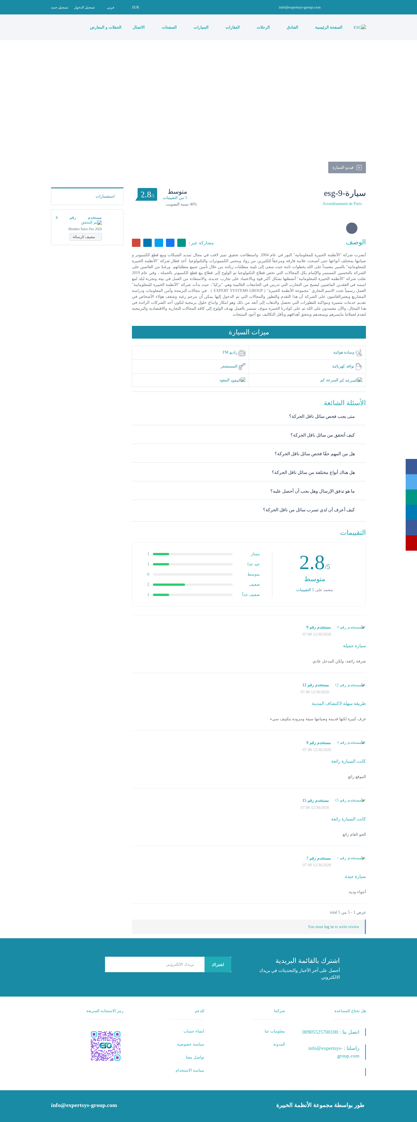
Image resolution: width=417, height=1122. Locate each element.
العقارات (232, 27)
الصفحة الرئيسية (328, 27)
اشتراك (218, 965)
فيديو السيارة (343, 167)
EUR (135, 7)
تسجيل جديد (59, 7)
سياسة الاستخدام (190, 1070)
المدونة (279, 1044)
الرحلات (263, 27)
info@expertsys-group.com (300, 7)
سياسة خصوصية (190, 1044)
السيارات (200, 27)
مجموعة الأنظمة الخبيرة (304, 1105)
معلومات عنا (275, 1031)
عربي (110, 7)
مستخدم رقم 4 (79, 217)
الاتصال (139, 27)
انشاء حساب (194, 1031)
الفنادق (292, 27)
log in (329, 927)
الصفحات (169, 27)
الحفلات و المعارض (105, 27)
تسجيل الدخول (84, 7)
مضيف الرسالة (84, 237)
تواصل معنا (195, 1057)
